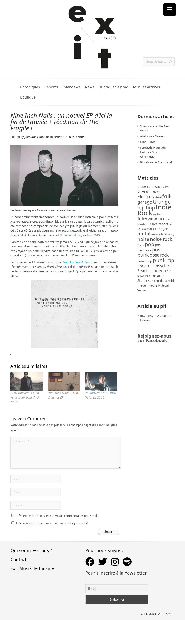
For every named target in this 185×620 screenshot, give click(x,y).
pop (149, 244)
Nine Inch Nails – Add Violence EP (63, 395)
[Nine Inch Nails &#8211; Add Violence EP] (64, 381)
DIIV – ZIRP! (148, 142)
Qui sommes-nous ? (31, 550)
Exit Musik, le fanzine (32, 568)
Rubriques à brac (113, 87)
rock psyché (157, 265)
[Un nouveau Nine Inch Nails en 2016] (101, 381)
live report (160, 224)
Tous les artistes (146, 87)
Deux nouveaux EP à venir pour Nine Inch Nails (25, 397)
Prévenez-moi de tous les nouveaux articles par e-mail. (52, 523)
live (148, 223)
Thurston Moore (147, 285)
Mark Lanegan (157, 229)
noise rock (161, 239)
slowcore (142, 275)
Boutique (28, 97)
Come (166, 186)
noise (143, 239)
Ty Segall (163, 285)
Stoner (142, 280)
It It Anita (163, 219)
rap (170, 260)
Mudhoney (167, 234)
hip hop (146, 207)
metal (143, 233)
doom (156, 191)
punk (159, 260)
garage (144, 202)
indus (157, 214)
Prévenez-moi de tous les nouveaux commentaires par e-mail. (57, 516)
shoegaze (161, 270)
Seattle (144, 270)
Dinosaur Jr (145, 191)
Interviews (71, 87)
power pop (144, 261)
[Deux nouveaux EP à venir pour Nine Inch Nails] (26, 381)
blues (141, 186)
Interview (147, 219)
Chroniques (30, 87)
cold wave (154, 186)
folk (167, 196)
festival (157, 197)
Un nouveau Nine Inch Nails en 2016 (100, 395)
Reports (51, 87)
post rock (159, 255)
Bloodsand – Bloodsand (156, 162)
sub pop (153, 281)
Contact (18, 559)
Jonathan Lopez (35, 137)
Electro (144, 196)
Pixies (140, 245)
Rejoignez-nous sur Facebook (154, 338)
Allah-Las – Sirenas (152, 136)
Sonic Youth (156, 276)
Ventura (141, 290)
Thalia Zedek (167, 280)
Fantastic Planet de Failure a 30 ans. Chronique (153, 152)
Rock (141, 265)
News (89, 87)
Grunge (162, 201)
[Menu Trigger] (169, 9)
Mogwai (155, 234)
